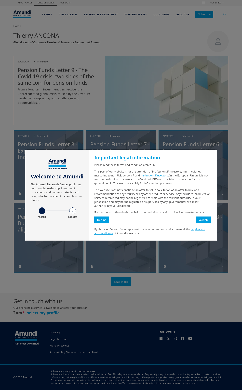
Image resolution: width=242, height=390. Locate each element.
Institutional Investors (154, 175)
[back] (233, 212)
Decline (101, 220)
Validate (204, 220)
